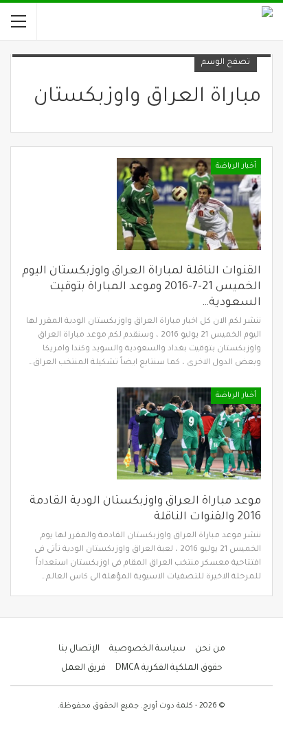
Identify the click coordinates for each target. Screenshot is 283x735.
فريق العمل (83, 668)
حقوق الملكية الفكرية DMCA (169, 668)
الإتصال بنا (79, 649)
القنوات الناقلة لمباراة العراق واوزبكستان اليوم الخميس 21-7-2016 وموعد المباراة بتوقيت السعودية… (141, 287)
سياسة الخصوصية (147, 649)
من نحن (210, 649)
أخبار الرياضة (236, 166)
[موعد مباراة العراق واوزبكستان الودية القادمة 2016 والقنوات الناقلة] (189, 433)
